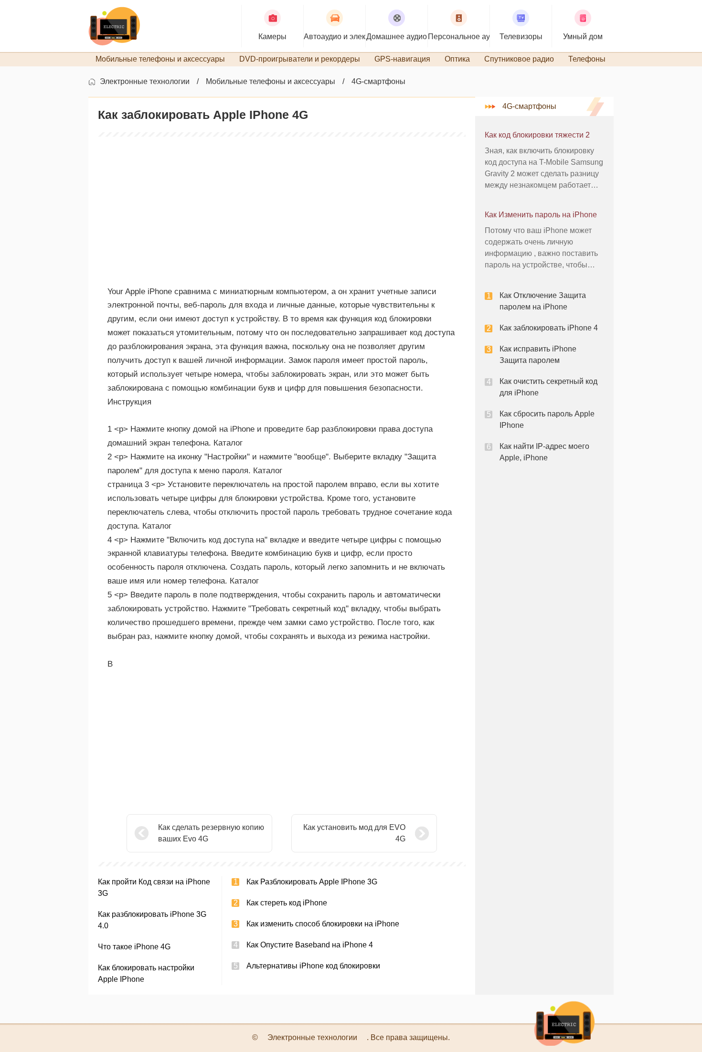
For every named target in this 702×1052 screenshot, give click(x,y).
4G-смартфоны (378, 81)
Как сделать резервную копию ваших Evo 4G (211, 833)
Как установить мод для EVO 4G (354, 833)
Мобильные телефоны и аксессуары (270, 81)
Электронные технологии (145, 81)
